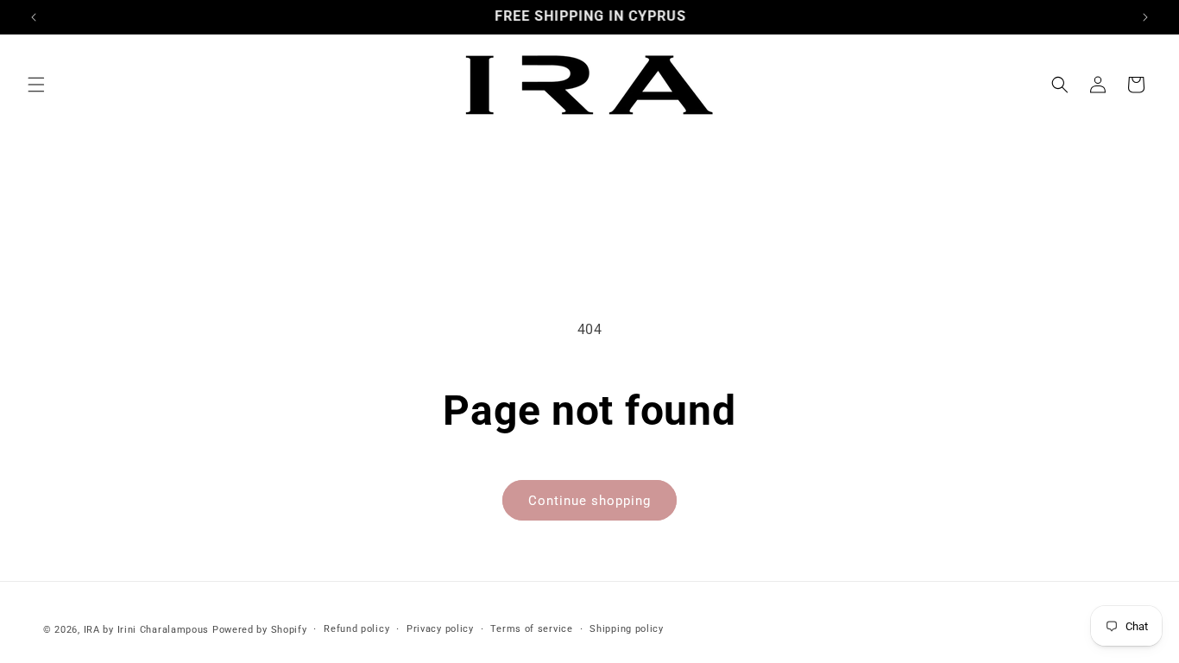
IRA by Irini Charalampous (147, 629)
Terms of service (531, 629)
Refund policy (356, 629)
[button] (36, 85)
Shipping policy (627, 629)
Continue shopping (589, 500)
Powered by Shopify (259, 629)
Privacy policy (440, 629)
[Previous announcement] (34, 17)
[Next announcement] (1145, 17)
